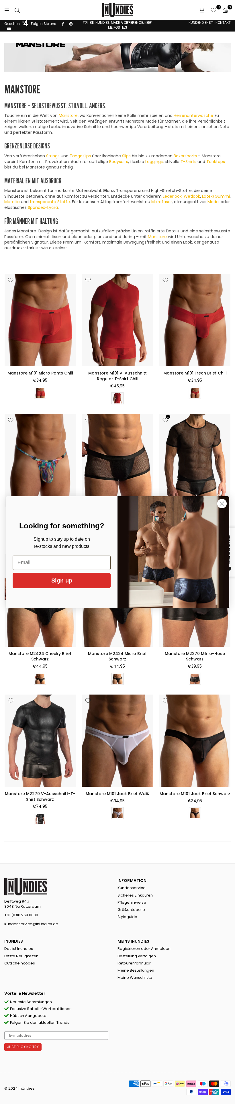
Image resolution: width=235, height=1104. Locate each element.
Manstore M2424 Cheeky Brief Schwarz (40, 656)
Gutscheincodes (19, 963)
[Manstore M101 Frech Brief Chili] (194, 320)
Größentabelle (131, 909)
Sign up (61, 580)
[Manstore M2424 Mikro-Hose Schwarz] (117, 460)
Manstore (68, 115)
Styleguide (127, 916)
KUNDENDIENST (201, 22)
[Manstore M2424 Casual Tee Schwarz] (194, 460)
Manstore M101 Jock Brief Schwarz (195, 794)
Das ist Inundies (18, 948)
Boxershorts (185, 156)
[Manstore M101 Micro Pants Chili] (40, 320)
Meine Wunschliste (134, 977)
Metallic (12, 202)
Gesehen (12, 23)
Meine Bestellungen (135, 970)
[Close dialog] (222, 504)
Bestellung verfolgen (136, 956)
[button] (225, 10)
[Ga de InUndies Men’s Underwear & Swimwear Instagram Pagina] (70, 23)
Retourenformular (134, 963)
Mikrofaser (161, 202)
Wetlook (192, 196)
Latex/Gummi (216, 196)
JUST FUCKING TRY (23, 1046)
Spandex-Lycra (43, 207)
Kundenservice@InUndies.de (31, 924)
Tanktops (215, 161)
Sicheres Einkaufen (135, 895)
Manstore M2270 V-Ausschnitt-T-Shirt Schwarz (40, 796)
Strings (53, 156)
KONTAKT (223, 22)
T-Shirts (188, 161)
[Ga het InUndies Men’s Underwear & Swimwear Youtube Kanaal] (9, 28)
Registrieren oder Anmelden (144, 948)
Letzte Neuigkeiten (21, 956)
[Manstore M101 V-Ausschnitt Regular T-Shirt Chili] (117, 320)
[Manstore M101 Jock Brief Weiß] (117, 741)
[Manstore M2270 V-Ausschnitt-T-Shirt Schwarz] (40, 741)
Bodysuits (118, 161)
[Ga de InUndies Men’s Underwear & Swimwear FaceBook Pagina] (62, 23)
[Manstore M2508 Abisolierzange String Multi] (40, 460)
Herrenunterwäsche (193, 115)
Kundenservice (131, 888)
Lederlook (172, 196)
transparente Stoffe (50, 202)
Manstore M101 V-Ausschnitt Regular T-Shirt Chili (117, 376)
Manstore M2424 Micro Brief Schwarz (117, 656)
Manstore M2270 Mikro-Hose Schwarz (195, 656)
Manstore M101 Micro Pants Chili (40, 373)
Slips (126, 156)
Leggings (154, 161)
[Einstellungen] (202, 10)
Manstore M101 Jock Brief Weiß (117, 794)
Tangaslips (80, 156)
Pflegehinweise (131, 902)
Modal (213, 202)
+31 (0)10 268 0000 (21, 915)
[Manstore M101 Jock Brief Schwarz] (194, 741)
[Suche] (17, 10)
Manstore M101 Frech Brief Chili (194, 373)
